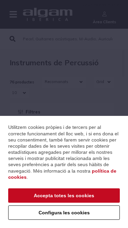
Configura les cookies (64, 212)
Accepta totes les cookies (64, 195)
